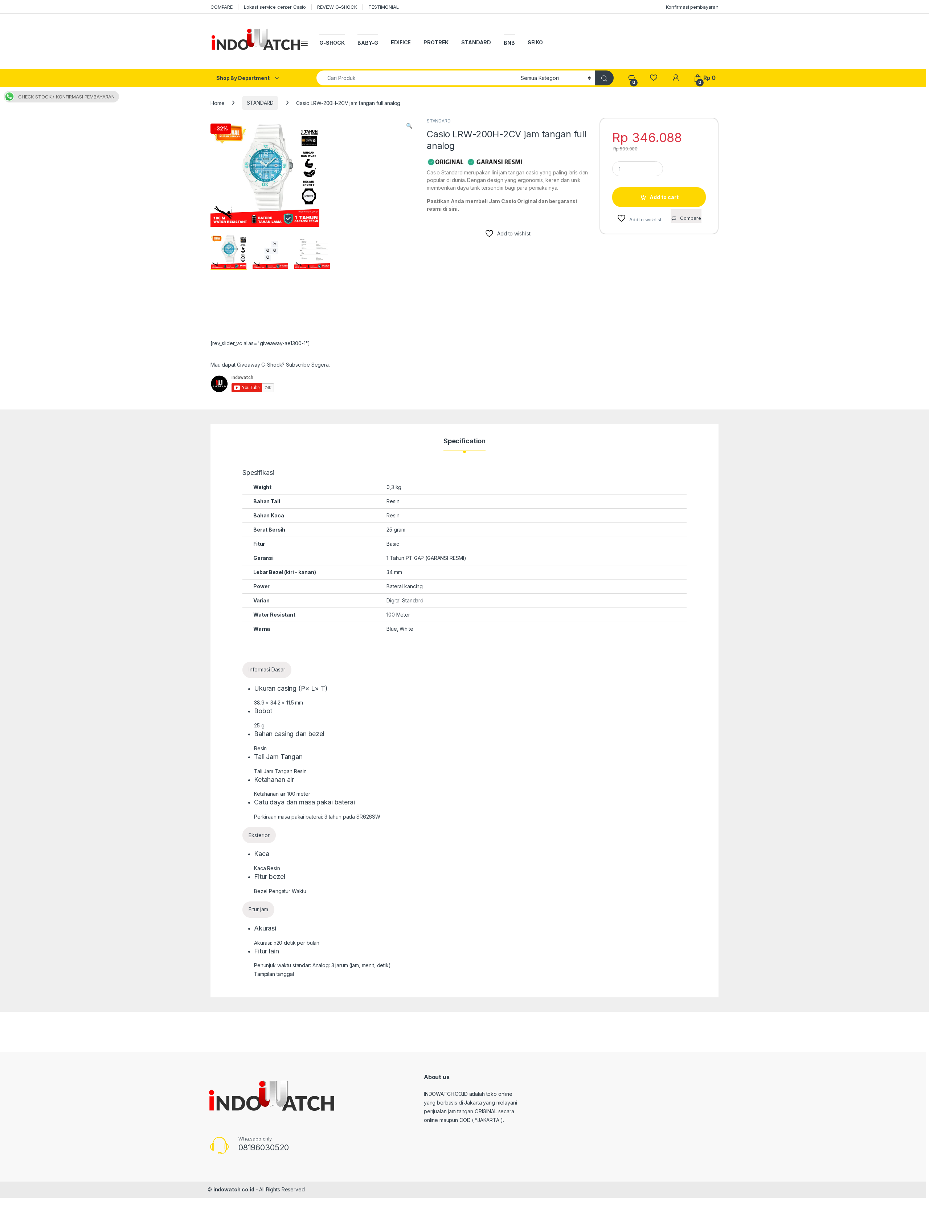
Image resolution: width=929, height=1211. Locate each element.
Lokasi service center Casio (275, 7)
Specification (464, 441)
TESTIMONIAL (383, 7)
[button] (409, 125)
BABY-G (367, 43)
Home (217, 103)
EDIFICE (401, 42)
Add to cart (664, 197)
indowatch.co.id (233, 1189)
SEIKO (535, 42)
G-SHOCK (332, 43)
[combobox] (416, 77)
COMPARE (221, 7)
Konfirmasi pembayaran (692, 7)
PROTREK (436, 42)
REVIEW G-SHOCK (337, 7)
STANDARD (476, 42)
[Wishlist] (653, 77)
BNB (509, 43)
